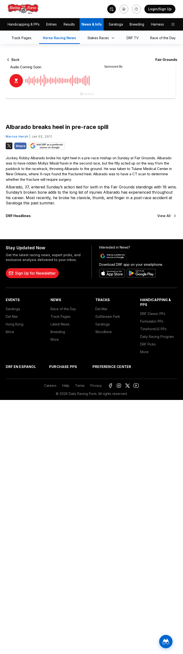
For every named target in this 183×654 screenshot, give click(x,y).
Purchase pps (63, 367)
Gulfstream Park (107, 316)
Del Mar (12, 316)
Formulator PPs (151, 321)
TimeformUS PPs (153, 329)
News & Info (91, 24)
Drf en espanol (21, 367)
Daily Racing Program (157, 337)
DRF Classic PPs (152, 314)
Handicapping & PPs (24, 24)
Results (69, 24)
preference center (111, 367)
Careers (50, 385)
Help (65, 385)
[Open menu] (173, 24)
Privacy (96, 385)
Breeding (137, 24)
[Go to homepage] (23, 9)
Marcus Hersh (17, 136)
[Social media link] (110, 385)
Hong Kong (14, 324)
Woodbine (103, 332)
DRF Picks (148, 344)
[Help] (136, 9)
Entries (51, 24)
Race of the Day (63, 309)
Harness (157, 24)
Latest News (60, 324)
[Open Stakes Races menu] (114, 38)
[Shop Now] (124, 9)
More (10, 332)
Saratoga (116, 24)
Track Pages (61, 316)
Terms (80, 385)
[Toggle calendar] (111, 9)
